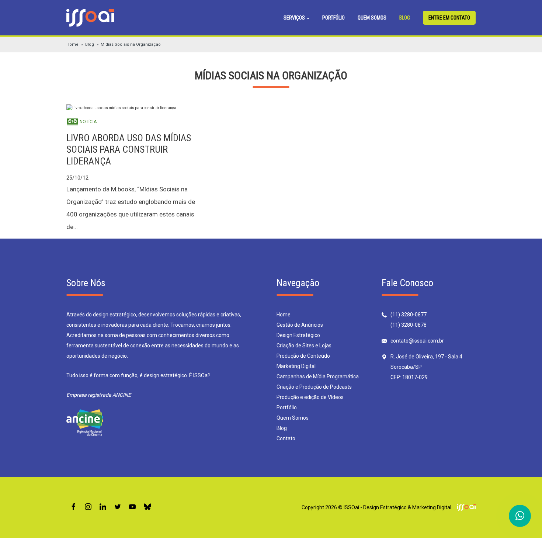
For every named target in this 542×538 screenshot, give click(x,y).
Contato (286, 438)
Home (72, 44)
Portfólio (333, 18)
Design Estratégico (298, 335)
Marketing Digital (296, 366)
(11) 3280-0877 (408, 314)
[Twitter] (117, 507)
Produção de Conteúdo (303, 356)
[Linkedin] (103, 507)
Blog (404, 18)
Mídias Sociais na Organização (131, 44)
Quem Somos (372, 18)
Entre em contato (449, 18)
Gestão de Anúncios (300, 325)
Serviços (295, 18)
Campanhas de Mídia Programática (318, 376)
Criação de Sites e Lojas (304, 345)
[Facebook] (73, 507)
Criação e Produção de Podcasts (314, 387)
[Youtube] (132, 507)
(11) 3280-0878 (408, 325)
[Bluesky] (147, 507)
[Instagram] (88, 507)
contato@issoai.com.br (417, 341)
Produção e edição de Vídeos (310, 397)
